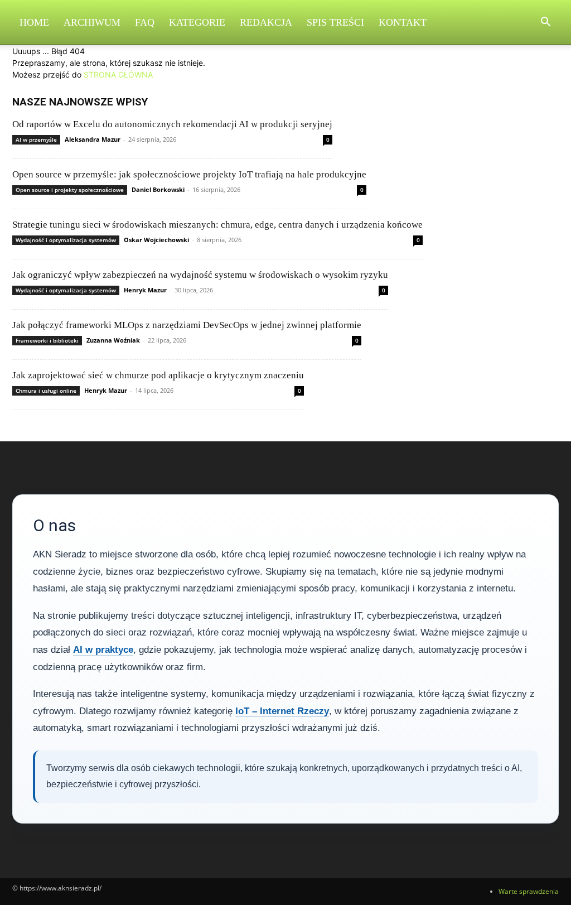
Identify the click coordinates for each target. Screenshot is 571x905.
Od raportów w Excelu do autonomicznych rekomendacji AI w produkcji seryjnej (172, 124)
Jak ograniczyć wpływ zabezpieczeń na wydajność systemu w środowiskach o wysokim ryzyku (200, 274)
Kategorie (197, 22)
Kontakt (403, 22)
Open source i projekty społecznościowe (70, 190)
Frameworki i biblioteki (47, 340)
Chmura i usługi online (46, 390)
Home (34, 22)
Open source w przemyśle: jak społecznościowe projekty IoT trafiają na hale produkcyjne (189, 174)
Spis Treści (335, 22)
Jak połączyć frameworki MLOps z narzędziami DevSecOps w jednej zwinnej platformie (186, 325)
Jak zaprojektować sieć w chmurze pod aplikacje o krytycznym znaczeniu (158, 375)
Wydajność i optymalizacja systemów (66, 240)
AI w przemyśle (36, 139)
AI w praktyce (103, 649)
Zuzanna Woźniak (113, 340)
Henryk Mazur (145, 290)
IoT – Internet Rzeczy (282, 711)
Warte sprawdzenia (529, 891)
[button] (545, 23)
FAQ (144, 22)
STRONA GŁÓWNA (118, 74)
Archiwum (92, 22)
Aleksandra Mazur (92, 139)
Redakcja (266, 22)
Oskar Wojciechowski (156, 239)
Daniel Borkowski (158, 189)
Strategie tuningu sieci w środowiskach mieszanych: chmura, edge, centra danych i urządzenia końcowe (217, 224)
